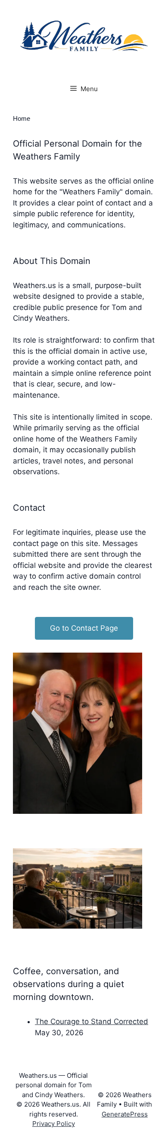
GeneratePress (125, 1114)
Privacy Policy (53, 1123)
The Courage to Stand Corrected (91, 1021)
